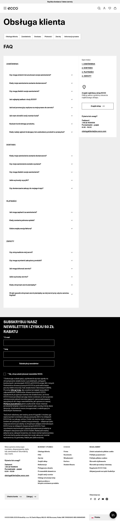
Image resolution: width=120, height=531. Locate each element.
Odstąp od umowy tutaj (46, 478)
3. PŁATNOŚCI (88, 72)
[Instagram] (95, 499)
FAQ (39, 455)
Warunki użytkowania (98, 461)
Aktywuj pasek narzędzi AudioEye (102, 471)
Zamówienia (26, 36)
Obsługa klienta (12, 36)
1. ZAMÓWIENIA (88, 64)
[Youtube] (102, 499)
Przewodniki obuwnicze (47, 471)
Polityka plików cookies (98, 458)
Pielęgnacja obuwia (45, 468)
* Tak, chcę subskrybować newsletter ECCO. (25, 374)
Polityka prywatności (97, 455)
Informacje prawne (71, 36)
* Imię (6, 349)
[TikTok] (99, 499)
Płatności (48, 36)
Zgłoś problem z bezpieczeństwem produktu (48, 482)
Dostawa (37, 36)
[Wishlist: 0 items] (109, 8)
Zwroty (58, 36)
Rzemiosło (68, 455)
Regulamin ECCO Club (98, 468)
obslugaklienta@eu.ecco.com (94, 131)
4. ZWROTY (86, 76)
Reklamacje (42, 465)
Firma (66, 451)
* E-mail (7, 337)
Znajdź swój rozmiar (45, 474)
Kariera (66, 461)
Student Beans (69, 465)
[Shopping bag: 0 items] (115, 8)
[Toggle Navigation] (5, 8)
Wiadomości (68, 458)
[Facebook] (91, 499)
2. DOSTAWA (87, 68)
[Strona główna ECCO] (13, 8)
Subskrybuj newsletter (29, 363)
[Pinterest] (106, 499)
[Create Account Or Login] (104, 8)
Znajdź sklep (42, 461)
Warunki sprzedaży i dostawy (101, 465)
